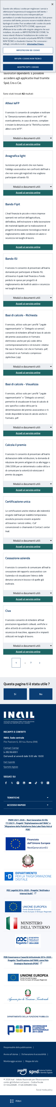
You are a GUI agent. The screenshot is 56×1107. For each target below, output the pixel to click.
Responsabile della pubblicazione (18, 1047)
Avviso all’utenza (11, 1054)
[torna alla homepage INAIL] (19, 717)
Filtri (27, 1101)
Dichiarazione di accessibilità (34, 1054)
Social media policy (44, 1089)
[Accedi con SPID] (40, 1072)
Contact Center (11, 748)
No (40, 694)
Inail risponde (9, 762)
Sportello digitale (11, 766)
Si (15, 694)
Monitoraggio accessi (13, 1061)
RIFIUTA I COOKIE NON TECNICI (28, 58)
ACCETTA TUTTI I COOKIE (28, 67)
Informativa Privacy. (35, 44)
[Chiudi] (52, 4)
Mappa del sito (31, 1061)
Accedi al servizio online (28, 144)
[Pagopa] (22, 1072)
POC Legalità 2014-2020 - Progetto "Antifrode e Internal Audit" (28, 892)
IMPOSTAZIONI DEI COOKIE (28, 50)
